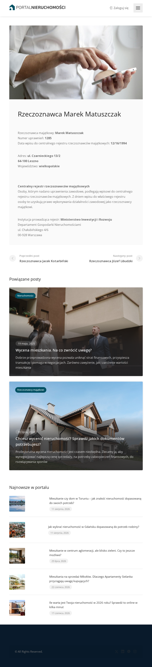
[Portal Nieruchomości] (37, 7)
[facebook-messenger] (128, 651)
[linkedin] (122, 651)
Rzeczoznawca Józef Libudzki (111, 258)
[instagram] (135, 651)
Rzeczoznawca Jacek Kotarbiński (43, 258)
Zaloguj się (120, 8)
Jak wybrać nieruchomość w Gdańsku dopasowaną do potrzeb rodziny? (93, 527)
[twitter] (116, 651)
